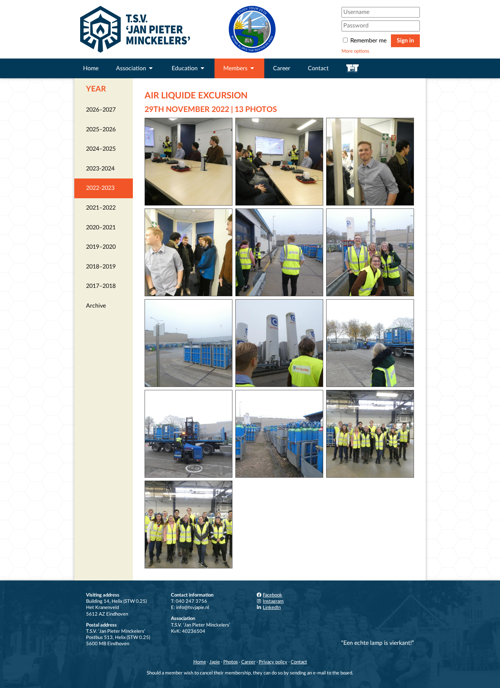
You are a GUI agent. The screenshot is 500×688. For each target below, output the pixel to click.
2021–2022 (101, 208)
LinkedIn (272, 607)
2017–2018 (101, 286)
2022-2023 (100, 188)
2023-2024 (100, 169)
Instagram (273, 601)
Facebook (272, 595)
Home (90, 68)
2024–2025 (101, 149)
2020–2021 (101, 227)
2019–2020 (101, 247)
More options (355, 51)
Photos (230, 662)
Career (281, 68)
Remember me (368, 41)
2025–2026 (101, 129)
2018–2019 (101, 267)
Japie (214, 662)
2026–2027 (101, 110)
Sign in (405, 41)
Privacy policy (273, 662)
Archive (96, 306)
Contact (318, 68)
